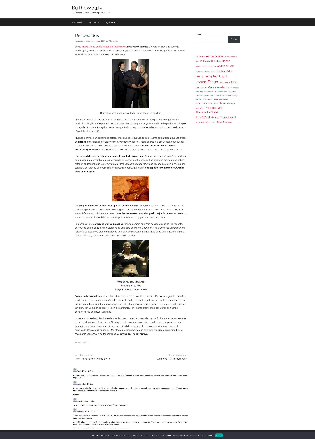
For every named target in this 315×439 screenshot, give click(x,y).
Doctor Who (224, 71)
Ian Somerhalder (220, 92)
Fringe (213, 82)
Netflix (209, 99)
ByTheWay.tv (87, 8)
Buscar (199, 34)
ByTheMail (94, 22)
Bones (226, 60)
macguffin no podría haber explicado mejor (104, 46)
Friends (201, 82)
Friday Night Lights (216, 76)
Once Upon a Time (204, 103)
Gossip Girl (201, 87)
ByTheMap (110, 22)
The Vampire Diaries (207, 112)
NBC (204, 99)
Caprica (213, 66)
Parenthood (219, 103)
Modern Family (231, 95)
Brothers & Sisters (202, 66)
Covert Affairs (209, 72)
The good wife (213, 107)
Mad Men (220, 95)
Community (199, 71)
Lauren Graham (202, 95)
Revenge (231, 103)
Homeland (234, 87)
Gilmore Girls (224, 82)
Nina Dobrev (223, 99)
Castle (221, 65)
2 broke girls (200, 57)
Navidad (199, 99)
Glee (234, 82)
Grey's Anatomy (218, 87)
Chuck (230, 65)
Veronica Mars (200, 122)
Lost (212, 95)
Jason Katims (232, 91)
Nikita (215, 99)
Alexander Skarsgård (230, 56)
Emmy (200, 76)
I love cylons (83, 342)
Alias (197, 61)
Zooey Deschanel (224, 122)
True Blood (228, 117)
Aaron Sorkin (214, 56)
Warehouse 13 (210, 122)
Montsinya (113, 41)
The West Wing (207, 117)
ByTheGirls (77, 22)
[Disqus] (131, 397)
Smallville (199, 108)
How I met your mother (204, 92)
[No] (312, 435)
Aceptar (219, 435)
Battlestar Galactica (210, 61)
